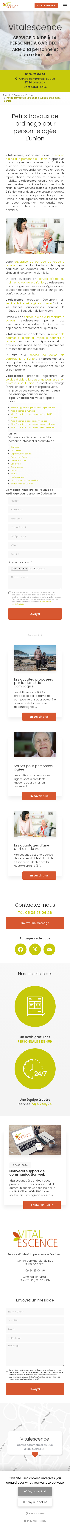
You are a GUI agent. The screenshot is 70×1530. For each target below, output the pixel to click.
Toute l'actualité (42, 1205)
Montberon (16, 450)
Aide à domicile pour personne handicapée (32, 427)
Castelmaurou (18, 460)
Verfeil (14, 473)
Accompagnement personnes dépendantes (33, 407)
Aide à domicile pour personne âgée (29, 420)
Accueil (6, 95)
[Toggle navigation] (65, 5)
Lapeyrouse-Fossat (21, 453)
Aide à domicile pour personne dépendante (33, 424)
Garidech (15, 446)
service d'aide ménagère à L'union (29, 303)
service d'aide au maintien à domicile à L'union (35, 280)
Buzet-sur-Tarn (19, 457)
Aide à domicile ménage (23, 410)
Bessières (16, 463)
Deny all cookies (36, 1502)
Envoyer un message (35, 923)
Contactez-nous (46, 5)
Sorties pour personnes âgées (33, 768)
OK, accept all (36, 1491)
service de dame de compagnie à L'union (35, 357)
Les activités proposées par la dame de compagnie (33, 682)
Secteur (18, 95)
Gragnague (17, 467)
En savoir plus (39, 717)
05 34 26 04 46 (35, 74)
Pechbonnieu (17, 476)
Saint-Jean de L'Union (22, 483)
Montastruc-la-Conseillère (24, 480)
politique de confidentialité (26, 1379)
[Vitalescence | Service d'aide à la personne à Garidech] (10, 5)
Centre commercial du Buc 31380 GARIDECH (37, 80)
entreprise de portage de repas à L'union (35, 263)
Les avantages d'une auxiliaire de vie (31, 847)
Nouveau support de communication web (27, 1173)
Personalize (37, 1513)
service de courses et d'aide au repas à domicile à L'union (35, 337)
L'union (29, 95)
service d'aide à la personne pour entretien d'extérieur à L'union (35, 381)
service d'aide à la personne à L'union (35, 157)
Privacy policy (36, 1521)
